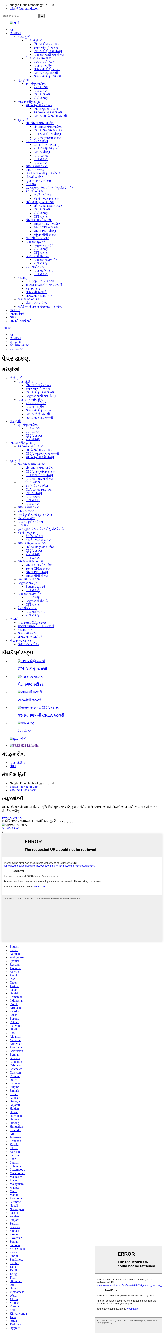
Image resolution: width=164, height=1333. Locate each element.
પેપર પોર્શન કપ (35, 267)
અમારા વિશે (17, 313)
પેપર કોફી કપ (34, 40)
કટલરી (22, 277)
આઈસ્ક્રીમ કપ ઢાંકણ (48, 112)
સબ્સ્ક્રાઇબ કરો (12, 817)
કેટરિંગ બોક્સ (34, 191)
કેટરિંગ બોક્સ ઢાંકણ (46, 198)
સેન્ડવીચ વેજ (34, 177)
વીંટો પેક (31, 184)
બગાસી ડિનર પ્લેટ (37, 238)
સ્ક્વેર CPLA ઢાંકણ (46, 227)
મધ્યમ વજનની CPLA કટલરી (41, 715)
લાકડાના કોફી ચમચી (47, 76)
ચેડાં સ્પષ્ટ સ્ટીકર (28, 299)
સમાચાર (15, 310)
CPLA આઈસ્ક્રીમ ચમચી (50, 116)
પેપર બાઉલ (41, 87)
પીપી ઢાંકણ (41, 98)
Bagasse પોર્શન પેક (37, 256)
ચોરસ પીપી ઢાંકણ (45, 234)
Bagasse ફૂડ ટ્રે (35, 241)
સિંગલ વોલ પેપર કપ (46, 44)
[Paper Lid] (26, 723)
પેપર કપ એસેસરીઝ (38, 58)
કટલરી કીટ (33, 288)
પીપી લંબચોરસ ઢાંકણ (47, 137)
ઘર (11, 29)
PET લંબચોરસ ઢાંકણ (47, 134)
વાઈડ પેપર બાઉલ (37, 141)
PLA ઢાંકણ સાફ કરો (47, 148)
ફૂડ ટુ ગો (23, 119)
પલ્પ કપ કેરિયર (44, 62)
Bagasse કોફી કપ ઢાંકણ (49, 54)
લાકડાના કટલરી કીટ (39, 295)
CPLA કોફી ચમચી (46, 72)
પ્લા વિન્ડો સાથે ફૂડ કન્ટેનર (43, 173)
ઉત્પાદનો (15, 33)
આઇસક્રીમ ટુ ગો (29, 101)
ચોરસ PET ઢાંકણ (45, 231)
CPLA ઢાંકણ (42, 94)
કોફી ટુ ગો (24, 36)
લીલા (13, 317)
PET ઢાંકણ (41, 159)
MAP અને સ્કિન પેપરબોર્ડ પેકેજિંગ (40, 306)
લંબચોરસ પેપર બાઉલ (40, 123)
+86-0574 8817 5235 (23, 790)
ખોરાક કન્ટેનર (35, 169)
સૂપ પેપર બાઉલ (36, 83)
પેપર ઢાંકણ (40, 90)
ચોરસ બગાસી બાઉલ (39, 220)
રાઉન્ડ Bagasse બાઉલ (40, 202)
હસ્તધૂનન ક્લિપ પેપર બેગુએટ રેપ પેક (49, 187)
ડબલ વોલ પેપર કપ (46, 47)
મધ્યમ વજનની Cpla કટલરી (44, 285)
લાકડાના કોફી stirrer (47, 69)
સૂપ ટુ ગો (23, 80)
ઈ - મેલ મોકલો (11, 828)
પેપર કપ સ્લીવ (43, 65)
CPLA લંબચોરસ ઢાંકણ (48, 130)
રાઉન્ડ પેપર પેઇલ (37, 166)
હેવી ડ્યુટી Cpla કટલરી (40, 281)
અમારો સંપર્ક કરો (20, 321)
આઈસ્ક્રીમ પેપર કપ (39, 105)
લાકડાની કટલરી (36, 292)
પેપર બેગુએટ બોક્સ (38, 180)
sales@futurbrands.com (24, 8)
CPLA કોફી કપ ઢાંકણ (48, 51)
